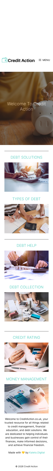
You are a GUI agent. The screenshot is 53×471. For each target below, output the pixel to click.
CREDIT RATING (26, 337)
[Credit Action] (18, 60)
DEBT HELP (27, 245)
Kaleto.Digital (37, 452)
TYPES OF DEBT (26, 199)
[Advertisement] (26, 27)
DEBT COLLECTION (26, 287)
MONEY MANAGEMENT (26, 379)
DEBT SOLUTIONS (26, 157)
